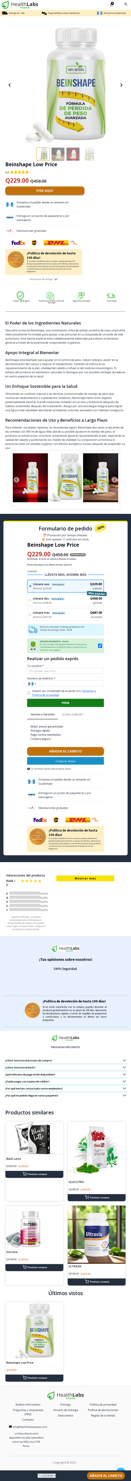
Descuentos (65, 1411)
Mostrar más (85, 874)
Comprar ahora (65, 757)
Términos (88, 687)
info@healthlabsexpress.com (30, 1422)
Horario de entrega (65, 1406)
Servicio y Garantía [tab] (42, 710)
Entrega (65, 1400)
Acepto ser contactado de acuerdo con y (64, 689)
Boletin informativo (28, 1400)
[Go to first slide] (114, 477)
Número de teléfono (41, 674)
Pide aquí (44, 191)
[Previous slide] (16, 477)
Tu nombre (35, 662)
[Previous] (9, 85)
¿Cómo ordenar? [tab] (72, 710)
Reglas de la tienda (103, 1411)
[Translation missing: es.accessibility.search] (126, 4)
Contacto (28, 1415)
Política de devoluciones (103, 1406)
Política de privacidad (45, 691)
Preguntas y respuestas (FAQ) (28, 1408)
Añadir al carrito (65, 747)
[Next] (121, 85)
